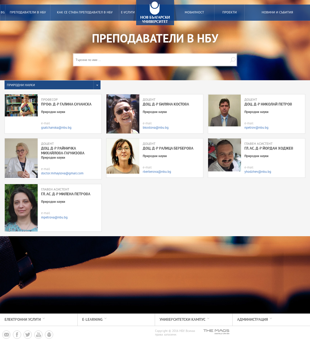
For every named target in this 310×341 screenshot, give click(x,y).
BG (3, 12)
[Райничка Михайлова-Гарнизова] (21, 158)
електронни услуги (23, 319)
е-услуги (128, 12)
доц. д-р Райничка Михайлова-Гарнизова (62, 151)
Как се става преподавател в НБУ (85, 12)
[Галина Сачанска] (21, 105)
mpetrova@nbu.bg (54, 218)
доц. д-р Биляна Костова (166, 104)
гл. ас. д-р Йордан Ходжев (268, 148)
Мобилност (194, 12)
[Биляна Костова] (122, 113)
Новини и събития (277, 12)
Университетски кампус (182, 319)
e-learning (92, 319)
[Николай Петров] (224, 110)
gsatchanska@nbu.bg (56, 128)
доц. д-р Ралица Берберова (168, 148)
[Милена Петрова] (21, 207)
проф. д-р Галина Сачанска (66, 104)
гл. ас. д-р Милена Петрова (65, 194)
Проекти (229, 12)
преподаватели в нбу (28, 12)
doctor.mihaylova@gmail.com (62, 173)
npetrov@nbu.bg (256, 128)
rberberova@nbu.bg (157, 172)
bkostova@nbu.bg (156, 128)
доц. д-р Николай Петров (268, 104)
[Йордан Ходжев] (224, 154)
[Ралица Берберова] (122, 156)
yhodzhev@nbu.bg (257, 172)
